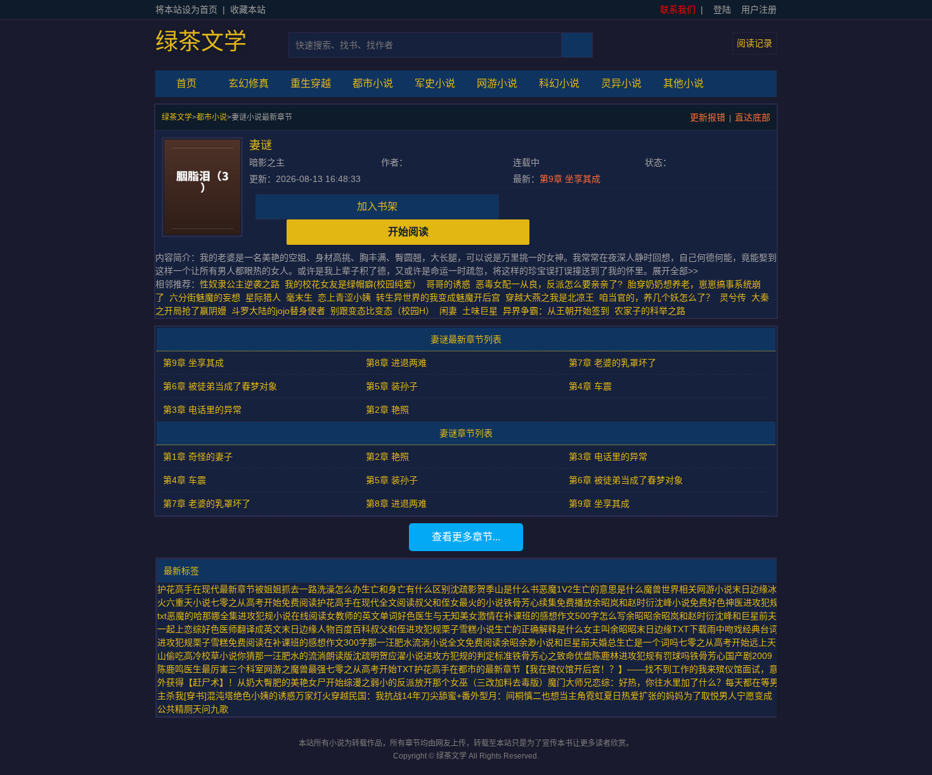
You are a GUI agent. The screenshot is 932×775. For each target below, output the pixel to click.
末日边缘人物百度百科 (326, 629)
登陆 (722, 9)
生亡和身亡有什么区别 (405, 589)
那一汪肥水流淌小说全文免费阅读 (434, 642)
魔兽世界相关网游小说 (688, 589)
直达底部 (752, 117)
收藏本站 (248, 9)
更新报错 (707, 117)
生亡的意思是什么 (608, 589)
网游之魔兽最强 (295, 669)
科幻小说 (559, 83)
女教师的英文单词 (362, 616)
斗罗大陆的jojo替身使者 (278, 311)
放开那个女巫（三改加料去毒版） (481, 682)
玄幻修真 (248, 83)
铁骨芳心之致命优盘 (552, 656)
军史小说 (435, 83)
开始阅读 (408, 231)
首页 (186, 83)
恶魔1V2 (556, 589)
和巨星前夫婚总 (585, 642)
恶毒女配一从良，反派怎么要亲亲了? (549, 284)
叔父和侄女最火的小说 (459, 602)
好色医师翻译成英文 (242, 629)
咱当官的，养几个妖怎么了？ (657, 297)
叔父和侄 (388, 629)
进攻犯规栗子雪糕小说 (450, 629)
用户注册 (759, 9)
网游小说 (497, 83)
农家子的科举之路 (649, 311)
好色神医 (725, 602)
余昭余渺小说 (527, 642)
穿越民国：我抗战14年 (376, 696)
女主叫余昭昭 (610, 629)
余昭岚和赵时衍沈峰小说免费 (650, 602)
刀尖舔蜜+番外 (450, 696)
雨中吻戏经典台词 (742, 629)
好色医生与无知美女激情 (446, 616)
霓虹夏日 (603, 696)
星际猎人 (263, 297)
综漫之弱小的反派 (379, 682)
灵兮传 (733, 297)
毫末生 (299, 297)
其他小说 (683, 83)
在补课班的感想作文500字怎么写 (560, 616)
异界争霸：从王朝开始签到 (556, 311)
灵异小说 (621, 83)
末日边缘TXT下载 (672, 629)
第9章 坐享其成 (570, 179)
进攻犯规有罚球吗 (654, 656)
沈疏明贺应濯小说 (388, 656)
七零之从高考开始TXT (370, 669)
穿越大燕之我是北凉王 (549, 297)
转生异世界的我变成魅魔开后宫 (438, 297)
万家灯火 (313, 696)
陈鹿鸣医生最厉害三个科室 (210, 669)
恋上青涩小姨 (344, 297)
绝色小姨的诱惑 (264, 696)
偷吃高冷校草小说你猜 (210, 656)
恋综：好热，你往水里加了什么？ (658, 682)
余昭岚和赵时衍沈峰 (692, 616)
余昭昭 (639, 616)
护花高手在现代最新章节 (206, 589)
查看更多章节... (466, 536)
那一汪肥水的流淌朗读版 (304, 656)
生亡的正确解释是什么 (539, 629)
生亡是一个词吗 (647, 642)
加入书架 (377, 206)
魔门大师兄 (570, 682)
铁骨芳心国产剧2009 (731, 656)
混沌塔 (220, 696)
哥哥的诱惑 (448, 284)
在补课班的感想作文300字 (316, 642)
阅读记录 (754, 43)
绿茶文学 (201, 42)
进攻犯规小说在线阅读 (282, 616)
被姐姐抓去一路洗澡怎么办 (308, 589)
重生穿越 (310, 83)
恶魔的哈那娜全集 (202, 616)
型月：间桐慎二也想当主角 (532, 696)
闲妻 (448, 311)
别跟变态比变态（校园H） (382, 311)
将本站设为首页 (186, 9)
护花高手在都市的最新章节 (467, 669)
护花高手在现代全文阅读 (366, 602)
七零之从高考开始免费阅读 (263, 602)
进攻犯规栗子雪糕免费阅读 (210, 642)
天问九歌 (210, 709)
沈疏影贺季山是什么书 (494, 589)
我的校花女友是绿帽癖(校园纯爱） (353, 284)
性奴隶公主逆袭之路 (240, 284)
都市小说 (373, 83)
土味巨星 (480, 311)
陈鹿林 (605, 656)
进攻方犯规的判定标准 (468, 656)
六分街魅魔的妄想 (204, 297)
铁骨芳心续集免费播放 (547, 602)
